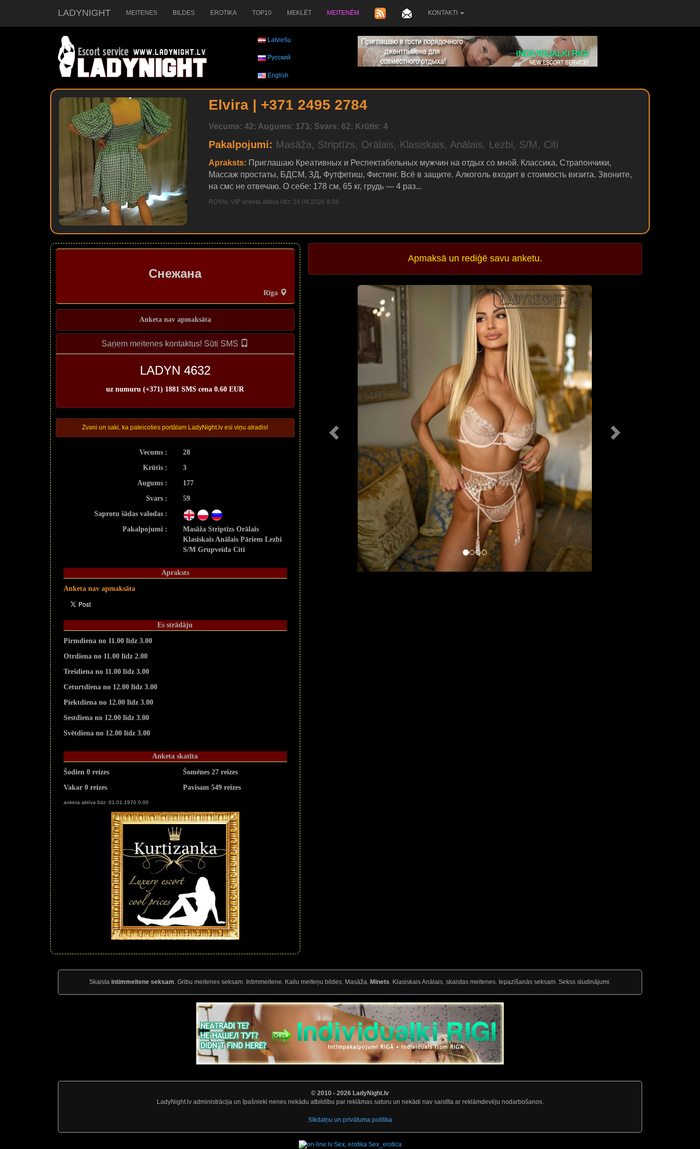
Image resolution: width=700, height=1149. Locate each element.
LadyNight (84, 13)
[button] (333, 429)
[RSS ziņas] (380, 13)
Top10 (262, 12)
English (278, 75)
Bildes (184, 12)
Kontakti (443, 12)
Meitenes (141, 12)
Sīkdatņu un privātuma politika (350, 1119)
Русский (279, 57)
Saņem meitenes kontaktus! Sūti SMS (170, 343)
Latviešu (279, 40)
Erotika (223, 12)
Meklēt (299, 12)
